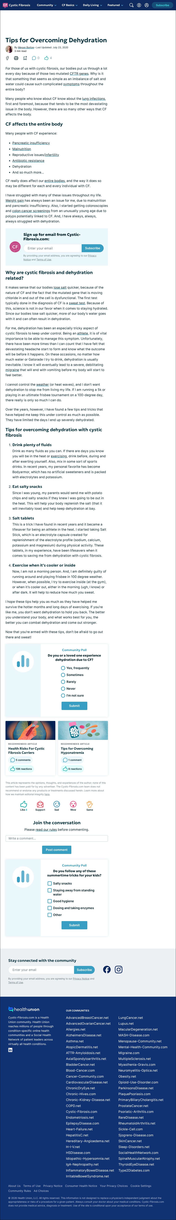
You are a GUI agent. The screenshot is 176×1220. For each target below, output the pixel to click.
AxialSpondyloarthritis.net (86, 1059)
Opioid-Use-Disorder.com (138, 1082)
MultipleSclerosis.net (134, 1059)
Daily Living (91, 5)
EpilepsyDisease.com (82, 1123)
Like (22, 806)
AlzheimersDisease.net (83, 1035)
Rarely (71, 682)
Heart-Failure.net (79, 1129)
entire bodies (55, 181)
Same (88, 806)
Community (45, 5)
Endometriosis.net (80, 1118)
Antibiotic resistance (28, 161)
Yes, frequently (78, 668)
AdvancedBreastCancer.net (87, 1018)
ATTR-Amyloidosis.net (83, 1053)
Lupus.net (126, 1024)
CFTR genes (79, 74)
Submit (74, 706)
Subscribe (92, 248)
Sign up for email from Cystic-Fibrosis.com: (51, 236)
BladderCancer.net (80, 1065)
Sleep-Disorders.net (134, 1147)
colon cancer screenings (31, 211)
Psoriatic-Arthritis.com (136, 1112)
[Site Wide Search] (131, 5)
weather (42, 385)
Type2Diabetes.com (134, 1170)
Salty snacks (62, 883)
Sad (54, 806)
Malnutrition (21, 149)
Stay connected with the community (42, 960)
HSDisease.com (78, 1153)
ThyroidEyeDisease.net (136, 1164)
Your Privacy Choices (114, 1186)
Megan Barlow (26, 47)
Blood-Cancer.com (80, 1070)
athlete (82, 333)
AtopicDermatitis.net (82, 1047)
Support (39, 806)
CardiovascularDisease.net (87, 1082)
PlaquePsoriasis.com (134, 1094)
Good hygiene (63, 901)
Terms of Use (43, 259)
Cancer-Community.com (85, 1076)
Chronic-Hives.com (81, 1094)
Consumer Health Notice (81, 1186)
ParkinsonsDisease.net (135, 1088)
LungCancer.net (130, 1018)
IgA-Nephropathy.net (82, 1164)
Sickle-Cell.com (130, 1129)
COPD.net (73, 1106)
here (47, 794)
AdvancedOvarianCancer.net (88, 1024)
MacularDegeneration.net (138, 1029)
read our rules (46, 830)
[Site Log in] (146, 5)
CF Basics (68, 5)
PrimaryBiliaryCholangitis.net (140, 1100)
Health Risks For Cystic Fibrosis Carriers (26, 750)
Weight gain (15, 201)
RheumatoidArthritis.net (136, 1123)
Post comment (57, 850)
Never (71, 688)
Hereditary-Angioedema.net (87, 1141)
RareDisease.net (131, 1118)
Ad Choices (41, 1191)
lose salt (60, 287)
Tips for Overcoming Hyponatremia (77, 750)
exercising (59, 456)
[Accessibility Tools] (139, 5)
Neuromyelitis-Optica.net (138, 1070)
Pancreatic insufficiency (31, 143)
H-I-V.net (73, 1147)
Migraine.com (129, 1053)
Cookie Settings (140, 1186)
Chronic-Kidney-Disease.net (88, 1100)
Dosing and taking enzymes (73, 908)
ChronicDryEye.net (80, 1088)
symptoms (71, 84)
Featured (114, 5)
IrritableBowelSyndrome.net (87, 1176)
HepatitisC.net (77, 1135)
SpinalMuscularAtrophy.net (139, 1159)
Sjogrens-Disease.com (135, 1135)
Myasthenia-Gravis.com (137, 1065)
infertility (52, 155)
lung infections (93, 99)
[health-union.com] (23, 1010)
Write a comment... (22, 838)
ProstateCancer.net (133, 1106)
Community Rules (19, 1191)
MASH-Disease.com (134, 1035)
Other (57, 915)
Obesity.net (127, 1076)
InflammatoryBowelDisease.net (90, 1170)
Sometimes (75, 675)
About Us (14, 1186)
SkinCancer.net (130, 1141)
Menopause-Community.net (140, 1041)
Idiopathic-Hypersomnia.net (87, 1159)
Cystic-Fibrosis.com (81, 1112)
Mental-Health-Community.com (143, 1047)
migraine (12, 370)
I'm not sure (75, 695)
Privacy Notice (81, 978)
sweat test (77, 303)
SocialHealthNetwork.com (138, 1153)
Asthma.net (75, 1041)
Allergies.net (75, 1029)
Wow (71, 806)
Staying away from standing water (73, 892)
